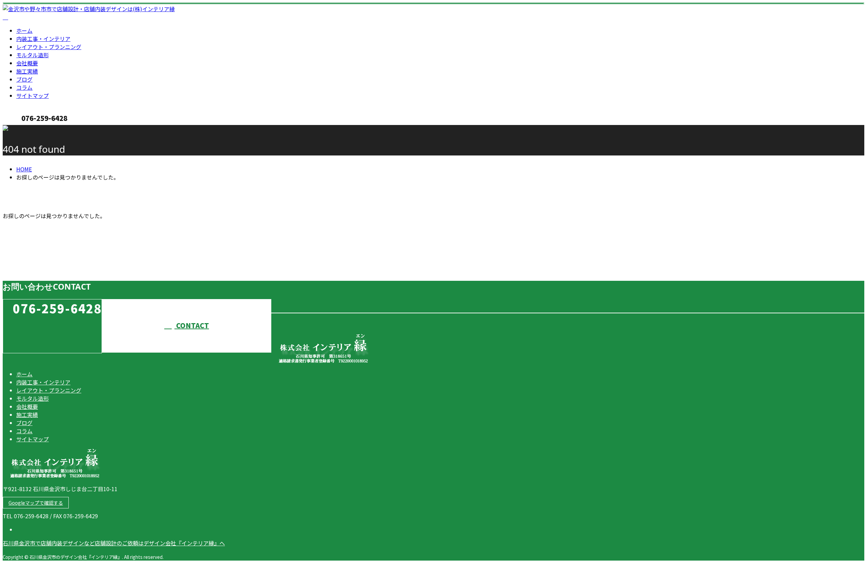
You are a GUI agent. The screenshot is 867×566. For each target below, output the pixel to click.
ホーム (24, 30)
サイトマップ (32, 95)
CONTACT (26, 129)
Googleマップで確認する (35, 502)
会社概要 (27, 63)
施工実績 (27, 71)
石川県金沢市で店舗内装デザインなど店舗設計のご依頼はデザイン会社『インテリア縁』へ (114, 543)
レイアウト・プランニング (48, 47)
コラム (24, 87)
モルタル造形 (32, 55)
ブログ (24, 79)
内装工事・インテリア (43, 39)
